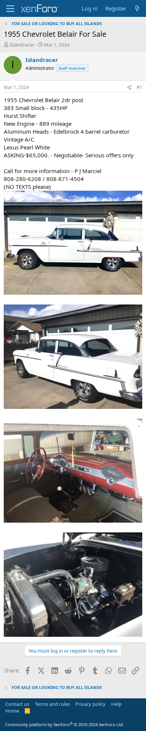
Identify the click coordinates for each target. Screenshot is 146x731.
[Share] (129, 87)
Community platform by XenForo (64, 724)
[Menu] (10, 8)
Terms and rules (52, 704)
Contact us (17, 704)
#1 (139, 87)
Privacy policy (90, 704)
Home (12, 710)
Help (116, 704)
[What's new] (137, 8)
